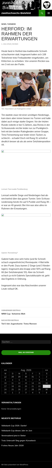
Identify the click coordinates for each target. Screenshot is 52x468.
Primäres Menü (48, 13)
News (3, 24)
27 (5, 377)
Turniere (11, 24)
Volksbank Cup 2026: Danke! (14, 426)
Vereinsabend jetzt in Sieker (13, 435)
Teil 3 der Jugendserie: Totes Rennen (19, 322)
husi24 (15, 44)
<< (5, 370)
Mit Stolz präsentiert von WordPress (14, 465)
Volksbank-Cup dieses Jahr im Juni (16, 430)
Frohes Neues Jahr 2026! (12, 445)
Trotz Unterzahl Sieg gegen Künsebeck (18, 440)
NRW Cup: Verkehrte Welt (13, 312)
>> (46, 370)
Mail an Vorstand (26, 352)
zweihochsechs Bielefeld (16, 13)
